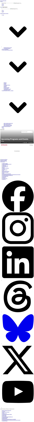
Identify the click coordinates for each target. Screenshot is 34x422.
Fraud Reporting (4, 413)
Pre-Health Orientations (7, 48)
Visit (2, 10)
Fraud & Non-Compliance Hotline (7, 414)
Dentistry (5, 83)
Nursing (5, 84)
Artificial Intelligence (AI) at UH (6, 164)
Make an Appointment (5, 49)
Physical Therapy (6, 88)
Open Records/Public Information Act (7, 175)
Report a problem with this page (6, 410)
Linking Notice (4, 415)
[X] (18, 375)
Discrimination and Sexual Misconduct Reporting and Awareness (11, 174)
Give (2, 5)
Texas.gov (3, 411)
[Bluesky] (18, 343)
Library (3, 170)
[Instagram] (18, 243)
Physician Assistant (6, 87)
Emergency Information (5, 168)
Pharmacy (5, 86)
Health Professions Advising (4, 13)
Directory (3, 167)
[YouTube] (18, 407)
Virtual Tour (4, 179)
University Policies (4, 420)
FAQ (3, 127)
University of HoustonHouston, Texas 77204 (3, 160)
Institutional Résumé (5, 417)
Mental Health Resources (5, 171)
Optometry (5, 85)
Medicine (5, 82)
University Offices (4, 178)
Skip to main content (3, 0)
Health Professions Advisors (8, 47)
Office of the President (5, 172)
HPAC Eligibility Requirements (8, 123)
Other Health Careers (7, 89)
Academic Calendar (5, 163)
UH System (3, 177)
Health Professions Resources (6, 126)
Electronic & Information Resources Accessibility (9, 419)
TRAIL (3, 412)
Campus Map (4, 165)
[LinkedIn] (18, 280)
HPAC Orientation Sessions (8, 125)
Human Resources (4, 169)
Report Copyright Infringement (6, 173)
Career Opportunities (5, 166)
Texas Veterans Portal (5, 176)
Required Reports (4, 418)
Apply (3, 4)
